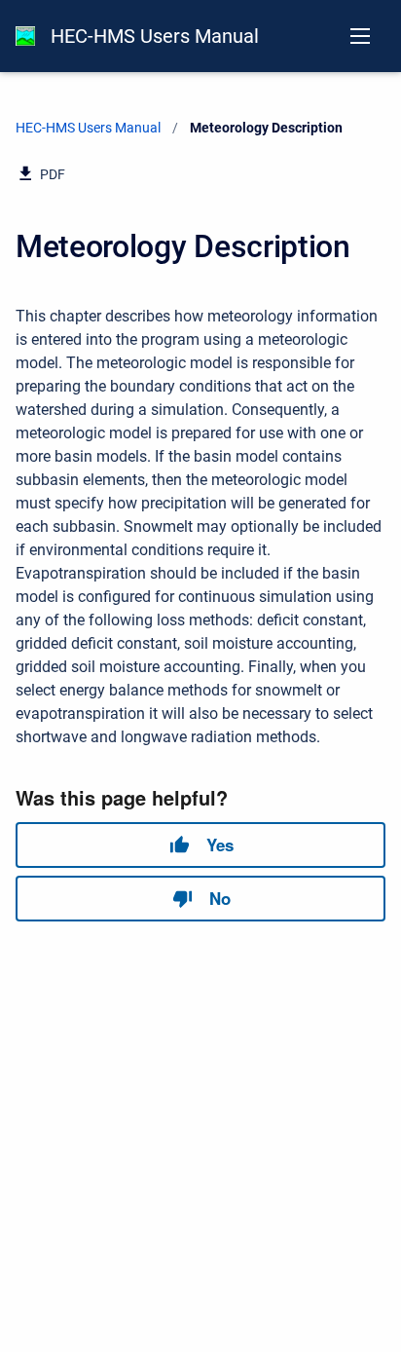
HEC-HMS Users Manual (155, 36)
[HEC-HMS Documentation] (25, 36)
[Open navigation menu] (360, 36)
